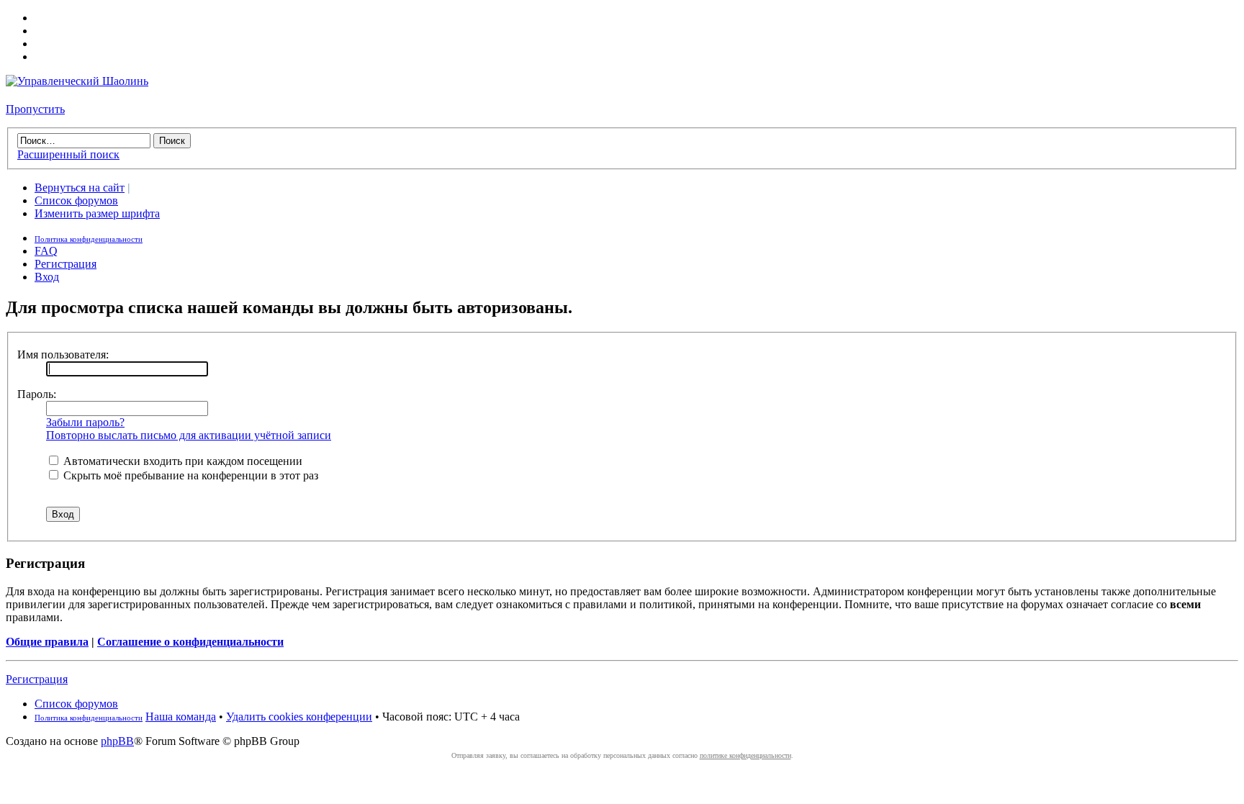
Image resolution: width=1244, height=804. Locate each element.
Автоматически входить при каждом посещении (181, 461)
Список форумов (76, 200)
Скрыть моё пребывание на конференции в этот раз (189, 475)
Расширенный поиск (68, 154)
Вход (47, 277)
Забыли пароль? (85, 422)
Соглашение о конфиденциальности (190, 642)
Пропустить (35, 109)
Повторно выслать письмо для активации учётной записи (188, 435)
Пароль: (36, 394)
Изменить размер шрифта (97, 213)
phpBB (117, 741)
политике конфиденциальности (745, 755)
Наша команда (180, 716)
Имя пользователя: (63, 354)
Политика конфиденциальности (89, 239)
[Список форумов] (77, 81)
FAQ (46, 251)
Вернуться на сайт (80, 187)
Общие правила (47, 642)
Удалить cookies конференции (299, 716)
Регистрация (65, 264)
